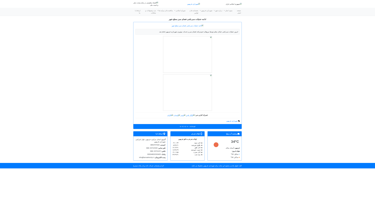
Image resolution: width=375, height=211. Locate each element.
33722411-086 (155, 151)
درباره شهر (218, 11)
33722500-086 (152, 148)
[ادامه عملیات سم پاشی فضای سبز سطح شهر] (187, 25)
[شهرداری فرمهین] (193, 4)
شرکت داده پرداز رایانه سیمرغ (143, 166)
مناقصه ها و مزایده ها (166, 11)
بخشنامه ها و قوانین (194, 12)
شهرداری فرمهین (206, 11)
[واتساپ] (177, 115)
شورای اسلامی (180, 11)
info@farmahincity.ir (146, 157)
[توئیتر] (182, 115)
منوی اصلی (228, 11)
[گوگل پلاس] (190, 115)
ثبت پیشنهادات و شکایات (150, 12)
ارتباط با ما (137, 12)
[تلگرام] (170, 115)
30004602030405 (154, 154)
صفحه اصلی (239, 12)
